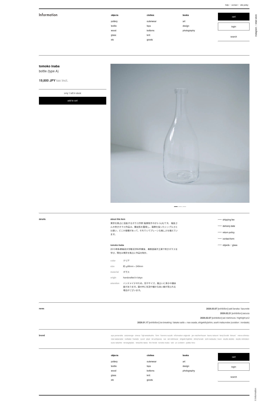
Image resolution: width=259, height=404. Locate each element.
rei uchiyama (157, 339)
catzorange (129, 335)
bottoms (150, 30)
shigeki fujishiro (186, 339)
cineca (137, 335)
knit (148, 34)
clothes (150, 15)
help (227, 5)
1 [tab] (176, 206)
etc (112, 39)
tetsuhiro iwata (142, 342)
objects (114, 15)
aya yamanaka (117, 335)
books (186, 15)
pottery (114, 21)
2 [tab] (180, 206)
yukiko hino (190, 342)
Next (229, 134)
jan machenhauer (199, 335)
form (157, 335)
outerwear (151, 21)
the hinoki (153, 342)
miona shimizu (243, 335)
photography (189, 30)
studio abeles (228, 339)
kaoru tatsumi (212, 335)
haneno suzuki (166, 335)
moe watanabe (117, 339)
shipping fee (229, 219)
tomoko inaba (49, 66)
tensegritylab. (129, 342)
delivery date (229, 225)
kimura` (233, 335)
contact (235, 5)
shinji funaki (198, 339)
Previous (131, 134)
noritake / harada (132, 339)
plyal (148, 339)
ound (142, 339)
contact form (228, 238)
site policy (244, 5)
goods (150, 39)
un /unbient (179, 342)
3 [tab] (184, 206)
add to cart (72, 100)
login (233, 26)
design (186, 25)
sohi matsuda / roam (213, 339)
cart (234, 16)
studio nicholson (242, 339)
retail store (255, 19)
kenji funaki (224, 335)
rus (165, 339)
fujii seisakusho (148, 335)
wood (113, 30)
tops (149, 25)
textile (114, 25)
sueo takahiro (116, 342)
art (184, 21)
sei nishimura (173, 339)
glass (113, 34)
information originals (182, 335)
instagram (255, 32)
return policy (229, 232)
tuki (172, 342)
